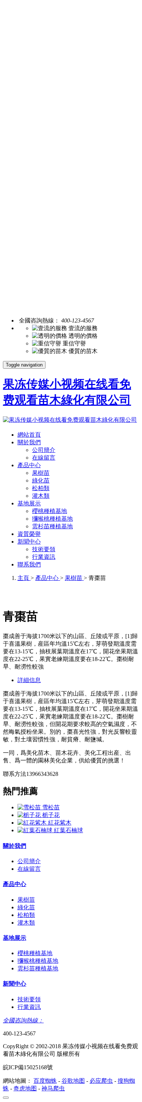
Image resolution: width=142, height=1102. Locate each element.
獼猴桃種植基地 (52, 519)
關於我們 (29, 442)
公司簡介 (43, 450)
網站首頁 (29, 435)
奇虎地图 (25, 1088)
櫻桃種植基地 (49, 511)
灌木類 (41, 496)
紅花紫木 (59, 823)
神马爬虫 (53, 1088)
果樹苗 (41, 473)
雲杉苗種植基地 (52, 526)
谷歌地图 (73, 1081)
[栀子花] (29, 815)
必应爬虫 (101, 1081)
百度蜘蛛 (45, 1081)
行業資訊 (43, 557)
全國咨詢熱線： (23, 1020)
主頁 (24, 578)
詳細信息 (29, 680)
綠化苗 (41, 480)
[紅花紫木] (32, 823)
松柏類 (41, 488)
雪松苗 (51, 807)
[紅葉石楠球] (35, 830)
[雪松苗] (29, 807)
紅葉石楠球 (68, 830)
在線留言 (43, 457)
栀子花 (51, 815)
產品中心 (29, 465)
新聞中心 (29, 541)
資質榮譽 (29, 534)
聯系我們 (29, 564)
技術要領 (43, 549)
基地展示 (29, 503)
